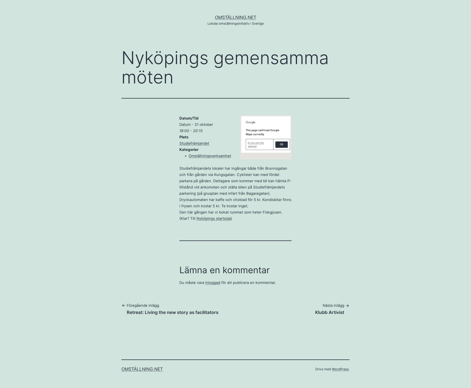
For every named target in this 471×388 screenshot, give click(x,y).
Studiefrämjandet (194, 143)
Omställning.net (235, 17)
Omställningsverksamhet (210, 156)
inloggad (212, 282)
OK (281, 144)
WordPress (340, 369)
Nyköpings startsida (213, 218)
